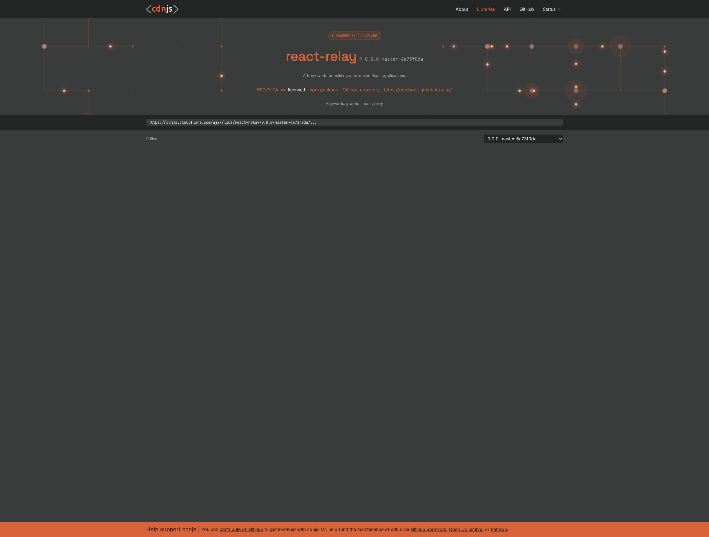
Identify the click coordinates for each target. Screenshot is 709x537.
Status (549, 9)
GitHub (527, 9)
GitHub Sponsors (428, 529)
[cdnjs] (162, 9)
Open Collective (465, 529)
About (462, 9)
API (507, 9)
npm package (324, 89)
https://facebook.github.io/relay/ (418, 89)
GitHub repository (361, 89)
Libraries (486, 9)
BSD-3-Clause (272, 89)
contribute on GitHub (241, 529)
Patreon (499, 529)
